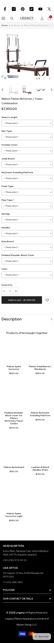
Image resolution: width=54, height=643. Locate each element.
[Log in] (42, 18)
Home (5, 25)
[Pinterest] (22, 9)
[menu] (3, 18)
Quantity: (7, 284)
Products (15, 25)
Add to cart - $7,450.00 (21, 300)
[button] (44, 78)
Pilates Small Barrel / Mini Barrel (40, 367)
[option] (27, 55)
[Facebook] (5, 9)
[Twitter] (49, 9)
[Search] (12, 18)
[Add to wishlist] (47, 300)
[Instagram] (13, 9)
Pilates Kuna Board (14, 467)
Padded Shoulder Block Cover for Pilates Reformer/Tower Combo (13, 418)
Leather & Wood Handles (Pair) (40, 468)
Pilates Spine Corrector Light (13, 515)
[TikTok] (31, 9)
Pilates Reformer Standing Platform (40, 414)
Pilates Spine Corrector (14, 367)
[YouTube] (40, 9)
